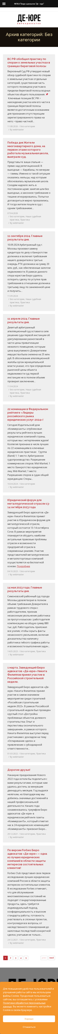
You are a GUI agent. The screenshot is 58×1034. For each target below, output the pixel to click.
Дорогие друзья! (18, 769)
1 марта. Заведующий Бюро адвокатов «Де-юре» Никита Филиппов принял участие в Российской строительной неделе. (27, 674)
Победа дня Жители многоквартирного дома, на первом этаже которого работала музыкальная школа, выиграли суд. (28, 149)
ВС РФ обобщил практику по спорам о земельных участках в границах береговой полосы (28, 62)
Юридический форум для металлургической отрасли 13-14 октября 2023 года (28, 504)
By (17, 129)
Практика (25, 219)
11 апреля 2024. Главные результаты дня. (23, 320)
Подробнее (23, 566)
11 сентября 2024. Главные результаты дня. (25, 237)
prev (44, 958)
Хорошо (29, 1019)
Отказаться (29, 1027)
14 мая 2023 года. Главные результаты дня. (24, 589)
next (51, 958)
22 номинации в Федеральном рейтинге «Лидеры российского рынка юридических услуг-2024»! (27, 414)
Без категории (27, 126)
